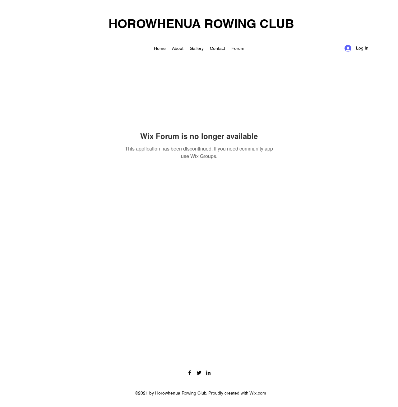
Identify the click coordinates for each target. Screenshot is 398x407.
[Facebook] (190, 373)
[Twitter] (199, 373)
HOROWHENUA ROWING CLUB (201, 23)
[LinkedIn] (208, 373)
